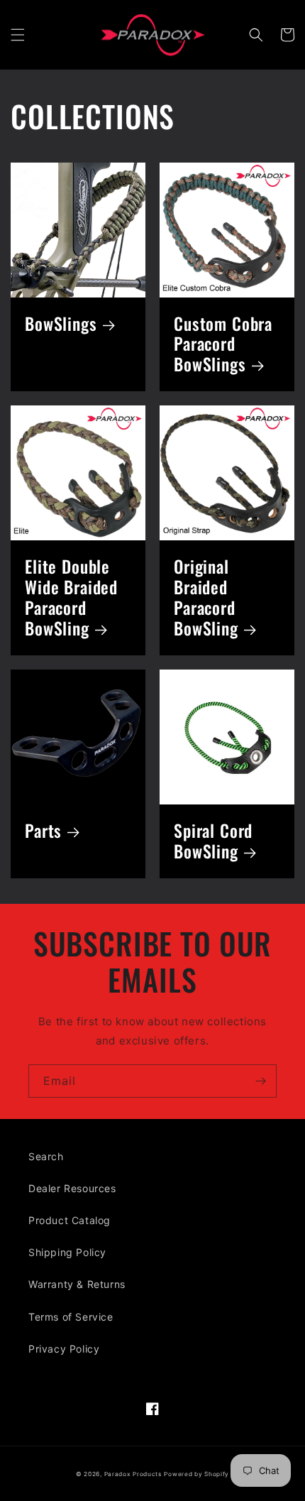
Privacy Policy (63, 1349)
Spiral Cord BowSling (213, 841)
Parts (43, 831)
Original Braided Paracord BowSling (206, 598)
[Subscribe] (260, 1081)
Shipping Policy (67, 1252)
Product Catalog (69, 1220)
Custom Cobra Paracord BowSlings (223, 345)
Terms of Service (70, 1317)
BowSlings (61, 324)
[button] (17, 34)
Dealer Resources (72, 1188)
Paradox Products (133, 1474)
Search (46, 1156)
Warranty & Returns (77, 1284)
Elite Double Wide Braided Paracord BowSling (71, 598)
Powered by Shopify (196, 1474)
